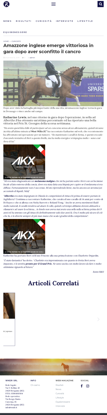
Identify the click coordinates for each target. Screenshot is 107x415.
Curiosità (44, 21)
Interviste (64, 21)
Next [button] (99, 319)
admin (32, 58)
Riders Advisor (6, 4)
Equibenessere (15, 32)
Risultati (23, 21)
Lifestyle (85, 21)
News (7, 21)
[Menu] (53, 4)
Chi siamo (35, 385)
